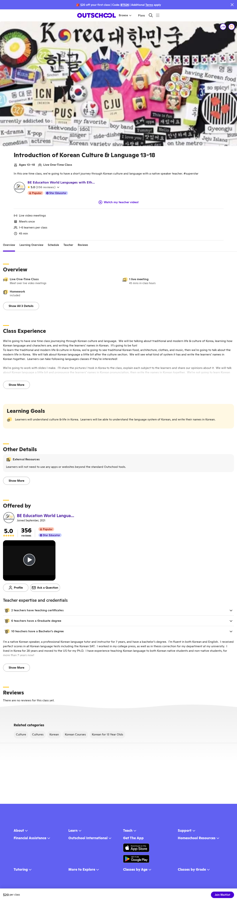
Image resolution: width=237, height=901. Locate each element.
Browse (123, 15)
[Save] (231, 27)
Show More (16, 385)
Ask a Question (47, 588)
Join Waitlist (222, 895)
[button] (118, 610)
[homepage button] (96, 15)
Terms (149, 5)
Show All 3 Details (21, 306)
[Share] (223, 27)
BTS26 (124, 5)
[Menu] (158, 15)
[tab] (9, 244)
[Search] (151, 15)
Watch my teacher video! (121, 202)
